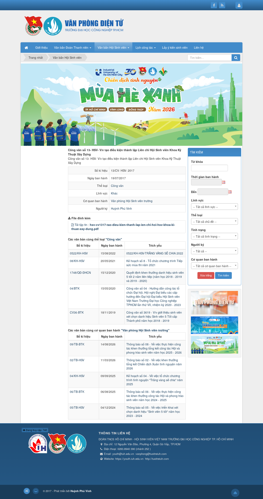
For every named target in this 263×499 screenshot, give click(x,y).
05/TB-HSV (77, 407)
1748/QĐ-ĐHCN (80, 272)
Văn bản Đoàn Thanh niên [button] (71, 47)
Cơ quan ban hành (204, 259)
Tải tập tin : (123, 227)
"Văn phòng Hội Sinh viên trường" (145, 330)
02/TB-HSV (77, 360)
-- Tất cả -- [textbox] (200, 251)
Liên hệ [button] (199, 47)
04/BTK (75, 288)
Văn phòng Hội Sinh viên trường (131, 201)
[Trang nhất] (26, 47)
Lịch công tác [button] (145, 47)
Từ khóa (197, 162)
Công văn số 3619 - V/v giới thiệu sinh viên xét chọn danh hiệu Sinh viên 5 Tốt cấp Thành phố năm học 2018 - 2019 (154, 316)
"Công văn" (114, 239)
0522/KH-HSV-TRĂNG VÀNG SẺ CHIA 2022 (154, 253)
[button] (72, 225)
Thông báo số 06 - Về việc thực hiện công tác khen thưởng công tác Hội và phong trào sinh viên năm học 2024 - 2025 (154, 396)
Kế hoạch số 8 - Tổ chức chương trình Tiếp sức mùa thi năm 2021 (154, 263)
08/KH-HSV (77, 261)
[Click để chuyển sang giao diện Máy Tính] (36, 491)
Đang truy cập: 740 (36, 430)
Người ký (197, 245)
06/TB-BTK (77, 392)
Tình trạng (198, 230)
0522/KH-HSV (79, 253)
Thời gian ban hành (205, 177)
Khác (114, 193)
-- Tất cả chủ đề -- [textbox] (205, 222)
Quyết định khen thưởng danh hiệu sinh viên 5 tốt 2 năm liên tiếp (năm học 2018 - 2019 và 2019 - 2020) (155, 276)
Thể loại (196, 215)
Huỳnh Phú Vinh (121, 208)
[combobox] (214, 206)
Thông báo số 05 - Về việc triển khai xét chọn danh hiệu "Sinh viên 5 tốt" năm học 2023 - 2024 (153, 411)
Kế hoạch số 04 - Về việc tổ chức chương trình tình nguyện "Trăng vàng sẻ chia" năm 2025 (154, 380)
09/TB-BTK (77, 344)
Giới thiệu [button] (41, 47)
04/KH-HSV (77, 376)
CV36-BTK (77, 312)
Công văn (117, 186)
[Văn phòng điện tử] (73, 26)
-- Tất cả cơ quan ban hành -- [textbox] (212, 266)
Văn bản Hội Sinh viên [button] (112, 47)
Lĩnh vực (197, 200)
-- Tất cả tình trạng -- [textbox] (206, 236)
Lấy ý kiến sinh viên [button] (175, 47)
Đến (194, 192)
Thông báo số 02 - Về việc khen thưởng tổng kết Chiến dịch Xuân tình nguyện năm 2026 (154, 364)
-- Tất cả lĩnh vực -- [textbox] (205, 207)
